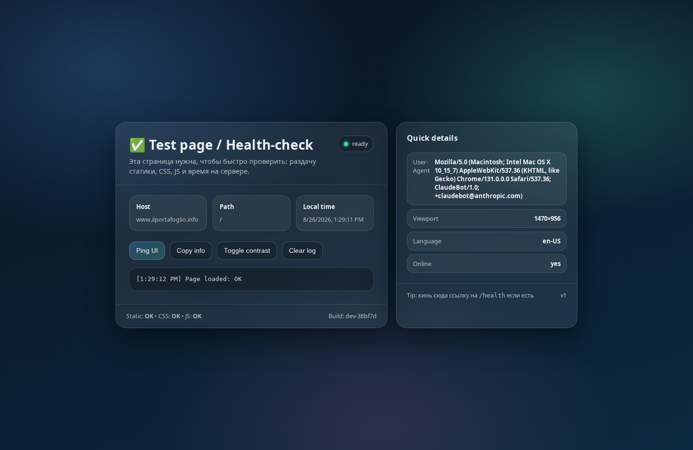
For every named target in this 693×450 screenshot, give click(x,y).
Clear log (302, 250)
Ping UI (147, 250)
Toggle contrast (247, 250)
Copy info (191, 250)
